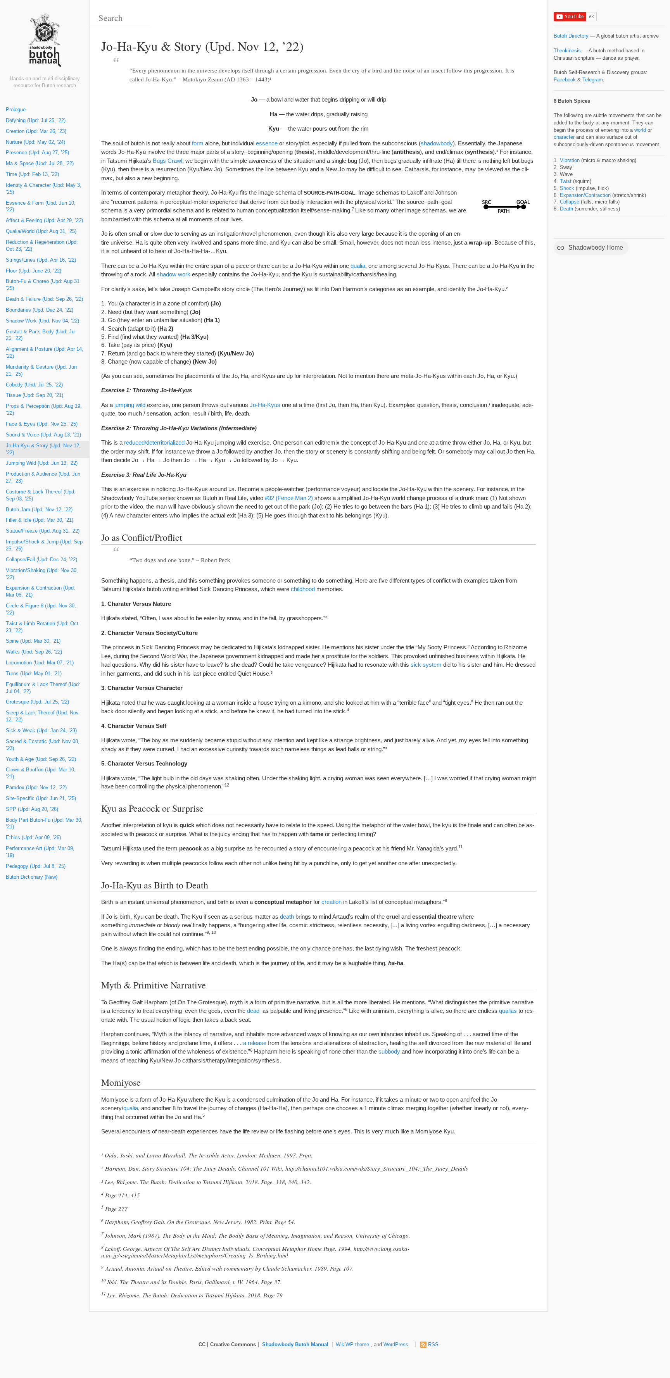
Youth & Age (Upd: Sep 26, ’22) (41, 759)
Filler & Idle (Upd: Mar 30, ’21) (39, 520)
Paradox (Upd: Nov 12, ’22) (36, 787)
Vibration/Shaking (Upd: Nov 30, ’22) (42, 574)
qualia (358, 265)
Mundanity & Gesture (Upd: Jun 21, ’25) (41, 370)
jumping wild (129, 405)
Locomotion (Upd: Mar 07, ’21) (40, 663)
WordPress (395, 1344)
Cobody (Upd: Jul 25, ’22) (34, 385)
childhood (303, 589)
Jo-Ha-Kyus (265, 405)
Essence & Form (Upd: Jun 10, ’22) (41, 206)
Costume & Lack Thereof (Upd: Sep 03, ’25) (41, 495)
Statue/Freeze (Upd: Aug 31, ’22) (42, 531)
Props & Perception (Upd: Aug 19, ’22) (44, 410)
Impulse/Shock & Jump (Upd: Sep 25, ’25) (44, 545)
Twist (566, 181)
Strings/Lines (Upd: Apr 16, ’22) (41, 260)
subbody (389, 1051)
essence (267, 143)
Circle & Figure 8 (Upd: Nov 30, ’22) (41, 609)
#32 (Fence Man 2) (289, 498)
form (198, 143)
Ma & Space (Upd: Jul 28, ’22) (40, 163)
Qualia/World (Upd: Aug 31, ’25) (41, 231)
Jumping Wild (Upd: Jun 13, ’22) (42, 463)
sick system (426, 664)
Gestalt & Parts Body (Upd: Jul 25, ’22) (41, 335)
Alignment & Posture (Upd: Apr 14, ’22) (44, 353)
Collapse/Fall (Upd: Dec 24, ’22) (41, 559)
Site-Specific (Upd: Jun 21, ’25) (41, 798)
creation (331, 902)
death (287, 916)
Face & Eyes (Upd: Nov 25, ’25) (42, 424)
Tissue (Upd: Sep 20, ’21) (34, 395)
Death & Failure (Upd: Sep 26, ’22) (44, 299)
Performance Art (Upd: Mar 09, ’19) (40, 852)
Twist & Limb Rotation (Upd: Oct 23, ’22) (42, 627)
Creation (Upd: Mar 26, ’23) (36, 131)
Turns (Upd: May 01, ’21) (34, 673)
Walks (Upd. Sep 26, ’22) (34, 652)
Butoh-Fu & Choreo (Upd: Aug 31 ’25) (42, 285)
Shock (567, 188)
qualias (508, 1010)
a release (254, 1043)
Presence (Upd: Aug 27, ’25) (37, 152)
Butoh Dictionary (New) (31, 877)
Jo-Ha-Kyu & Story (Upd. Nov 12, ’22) (43, 449)
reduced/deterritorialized (154, 442)
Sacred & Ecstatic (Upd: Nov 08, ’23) (42, 745)
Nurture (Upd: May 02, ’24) (35, 142)
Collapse (569, 202)
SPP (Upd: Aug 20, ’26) (32, 809)
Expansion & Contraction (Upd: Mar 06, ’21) (40, 591)
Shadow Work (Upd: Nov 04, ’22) (42, 321)
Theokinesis (567, 50)
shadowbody (437, 143)
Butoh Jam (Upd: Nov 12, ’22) (39, 509)
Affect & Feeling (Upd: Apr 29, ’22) (44, 220)
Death (566, 209)
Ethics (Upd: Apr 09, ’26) (33, 837)
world (640, 130)
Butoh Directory (571, 36)
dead (253, 1010)
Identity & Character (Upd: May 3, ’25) (43, 189)
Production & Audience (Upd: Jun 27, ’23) (43, 477)
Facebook (565, 80)
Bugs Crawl (167, 160)
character (564, 137)
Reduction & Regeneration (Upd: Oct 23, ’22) (42, 246)
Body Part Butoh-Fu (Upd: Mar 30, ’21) (44, 823)
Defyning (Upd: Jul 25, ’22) (36, 120)
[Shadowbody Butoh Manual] (44, 44)
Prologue (16, 109)
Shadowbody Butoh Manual (295, 1344)
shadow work (173, 274)
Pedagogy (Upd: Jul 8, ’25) (36, 866)
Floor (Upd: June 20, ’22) (33, 271)
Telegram (592, 80)
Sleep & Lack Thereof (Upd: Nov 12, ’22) (42, 716)
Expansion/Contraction (585, 195)
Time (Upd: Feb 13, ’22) (32, 174)
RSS (433, 1344)
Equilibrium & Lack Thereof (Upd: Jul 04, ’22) (43, 688)
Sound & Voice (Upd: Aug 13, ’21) (43, 435)
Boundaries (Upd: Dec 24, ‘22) (39, 310)
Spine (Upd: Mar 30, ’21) (33, 641)
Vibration (570, 160)
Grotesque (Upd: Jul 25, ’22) (37, 702)
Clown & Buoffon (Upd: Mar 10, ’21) (41, 773)
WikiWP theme (352, 1344)
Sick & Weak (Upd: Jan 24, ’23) (41, 730)
